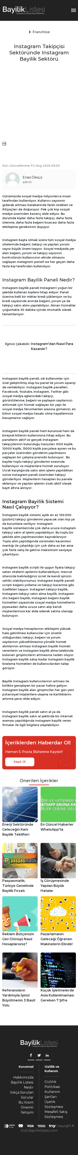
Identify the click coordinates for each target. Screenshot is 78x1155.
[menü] (4, 143)
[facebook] (31, 1055)
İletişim (27, 1112)
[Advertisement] (39, 103)
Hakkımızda (23, 1077)
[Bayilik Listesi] (24, 10)
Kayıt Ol (20, 762)
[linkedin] (47, 1055)
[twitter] (39, 1055)
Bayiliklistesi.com (42, 1130)
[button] (41, 32)
